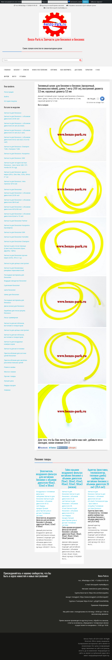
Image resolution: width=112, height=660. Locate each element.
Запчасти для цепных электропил (16, 263)
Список (26, 70)
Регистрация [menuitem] (5, 5)
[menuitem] (45, 1)
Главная (7, 70)
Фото (14, 76)
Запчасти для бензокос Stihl (14, 158)
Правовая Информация (99, 605)
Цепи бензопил (9, 290)
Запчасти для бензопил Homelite (16, 237)
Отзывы (23, 76)
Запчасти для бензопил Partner (15, 221)
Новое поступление (39, 70)
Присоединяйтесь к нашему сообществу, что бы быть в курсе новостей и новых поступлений (27, 574)
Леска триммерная (11, 318)
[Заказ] (102, 98)
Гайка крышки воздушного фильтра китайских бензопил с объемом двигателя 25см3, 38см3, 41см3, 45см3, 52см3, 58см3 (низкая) (72, 478)
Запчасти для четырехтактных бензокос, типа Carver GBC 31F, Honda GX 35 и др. (16, 165)
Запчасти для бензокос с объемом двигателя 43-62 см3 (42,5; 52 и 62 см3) (17, 139)
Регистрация (8, 92)
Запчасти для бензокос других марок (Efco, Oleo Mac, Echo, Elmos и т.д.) (17, 174)
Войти (6, 96)
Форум (6, 76)
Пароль (44, 2)
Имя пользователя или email (11, 2)
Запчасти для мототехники (14, 349)
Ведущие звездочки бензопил (15, 281)
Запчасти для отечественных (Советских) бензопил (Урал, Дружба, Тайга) (15, 248)
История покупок (10, 101)
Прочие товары (10, 376)
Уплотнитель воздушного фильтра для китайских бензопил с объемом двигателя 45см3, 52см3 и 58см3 (46, 478)
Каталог (17, 70)
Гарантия (88, 70)
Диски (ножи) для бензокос (14, 306)
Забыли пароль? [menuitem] (96, 2)
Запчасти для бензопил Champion (16, 241)
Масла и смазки (10, 372)
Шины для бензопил (11, 294)
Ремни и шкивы (9, 367)
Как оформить (65, 70)
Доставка (78, 70)
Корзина (54, 70)
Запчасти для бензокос (12, 113)
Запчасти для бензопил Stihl (14, 232)
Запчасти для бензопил (13, 189)
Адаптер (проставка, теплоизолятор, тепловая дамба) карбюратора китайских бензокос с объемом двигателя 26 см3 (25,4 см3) (98, 478)
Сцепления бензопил (12, 285)
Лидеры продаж (10, 385)
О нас (98, 70)
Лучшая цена (9, 381)
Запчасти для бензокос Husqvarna (16, 153)
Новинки (7, 390)
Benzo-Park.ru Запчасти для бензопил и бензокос (56, 39)
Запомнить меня (76, 2)
